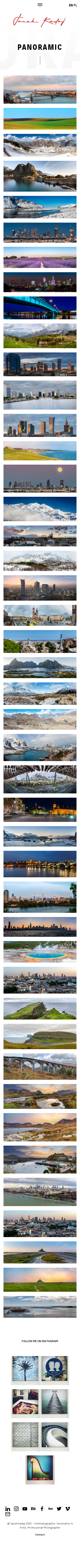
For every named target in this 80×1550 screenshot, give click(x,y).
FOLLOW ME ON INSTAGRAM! (40, 1341)
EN (71, 5)
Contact (40, 1534)
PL (75, 5)
